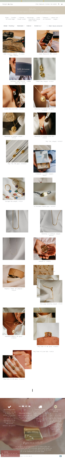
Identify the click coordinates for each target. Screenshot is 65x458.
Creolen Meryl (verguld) (44, 81)
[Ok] (60, 456)
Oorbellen (13, 17)
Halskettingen (30, 17)
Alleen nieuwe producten (55, 26)
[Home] (8, 4)
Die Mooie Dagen (10, 19)
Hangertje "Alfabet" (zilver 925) (44, 328)
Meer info (30, 456)
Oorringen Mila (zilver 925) (44, 218)
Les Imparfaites (47, 19)
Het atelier (54, 4)
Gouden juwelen (21, 19)
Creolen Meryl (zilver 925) (13, 108)
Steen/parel (20, 25)
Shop (37, 4)
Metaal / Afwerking (9, 25)
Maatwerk (42, 4)
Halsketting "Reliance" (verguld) (44, 410)
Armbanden (21, 17)
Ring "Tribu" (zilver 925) (14, 191)
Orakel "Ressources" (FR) (48, 54)
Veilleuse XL (14, 301)
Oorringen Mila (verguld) (13, 218)
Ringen (7, 17)
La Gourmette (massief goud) (13, 246)
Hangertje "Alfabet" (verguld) (14, 328)
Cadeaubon (45, 17)
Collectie (28, 25)
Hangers (55, 19)
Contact (47, 4)
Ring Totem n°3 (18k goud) (48, 438)
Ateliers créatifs (32, 20)
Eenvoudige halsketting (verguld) (51, 356)
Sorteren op (37, 25)
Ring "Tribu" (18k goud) (17, 163)
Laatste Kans (54, 17)
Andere (38, 17)
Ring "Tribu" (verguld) (51, 163)
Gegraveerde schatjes (34, 19)
